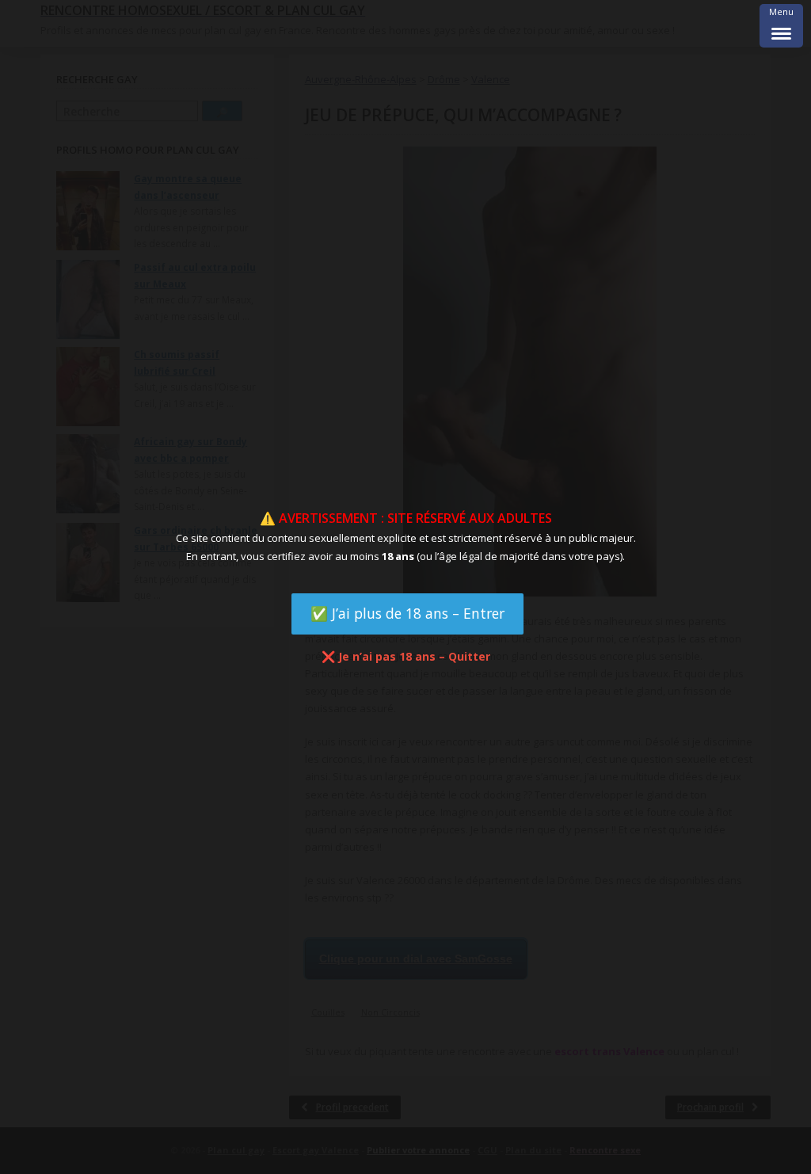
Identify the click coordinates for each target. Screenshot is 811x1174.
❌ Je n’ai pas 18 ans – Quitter (406, 656)
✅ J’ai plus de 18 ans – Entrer (407, 613)
